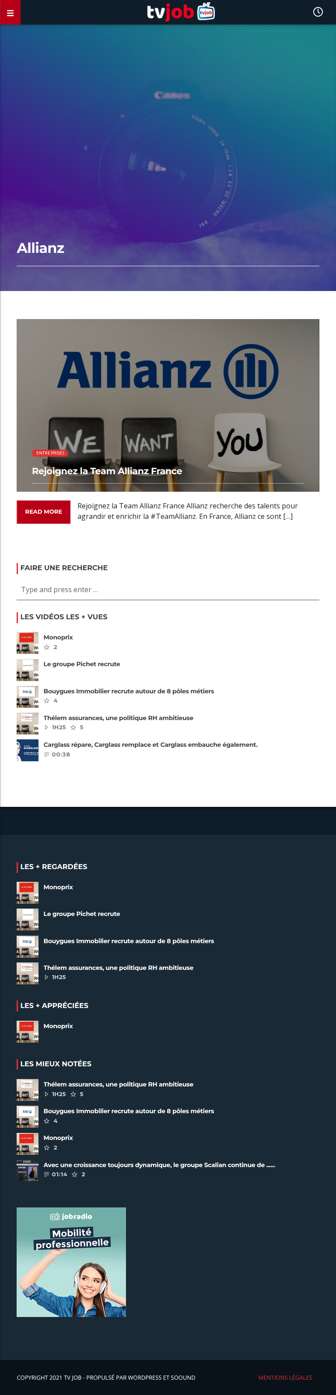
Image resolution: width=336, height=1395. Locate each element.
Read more (43, 511)
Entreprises (50, 453)
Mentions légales (285, 1377)
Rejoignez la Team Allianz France (107, 471)
